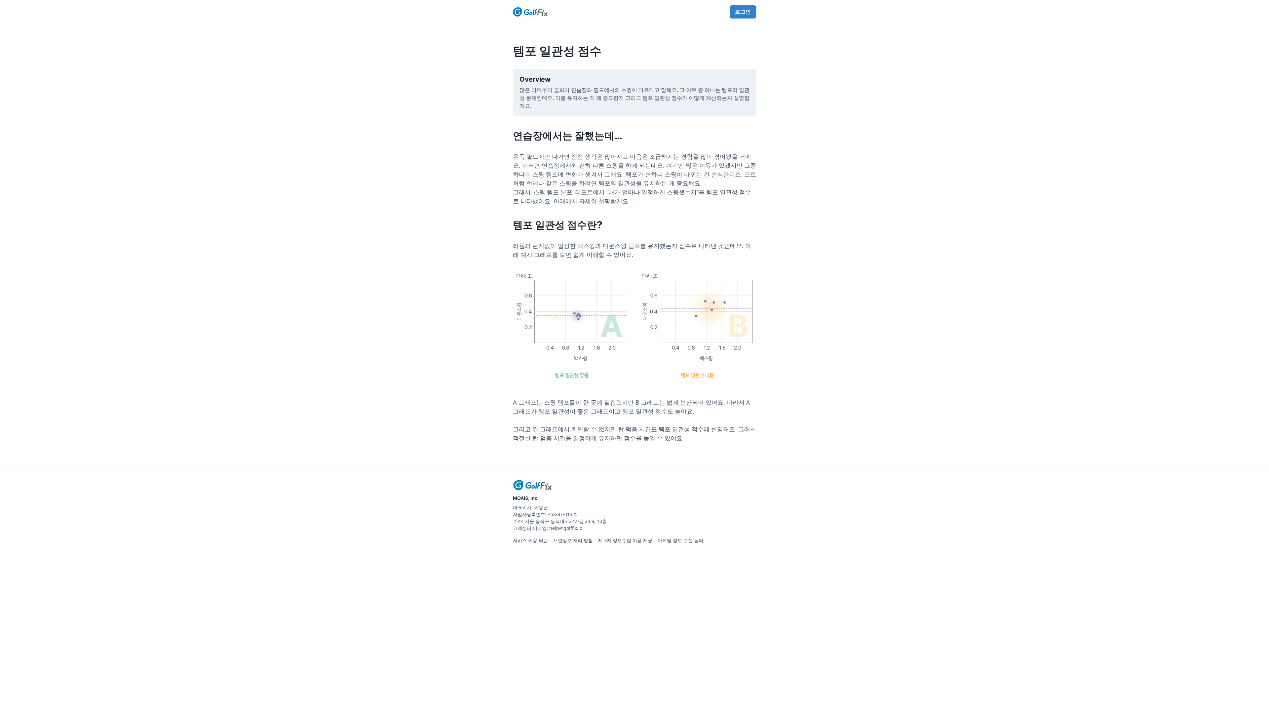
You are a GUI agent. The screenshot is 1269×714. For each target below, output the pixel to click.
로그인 (743, 11)
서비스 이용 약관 (530, 540)
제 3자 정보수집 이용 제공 (625, 540)
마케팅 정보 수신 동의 (680, 540)
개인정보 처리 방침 (573, 540)
